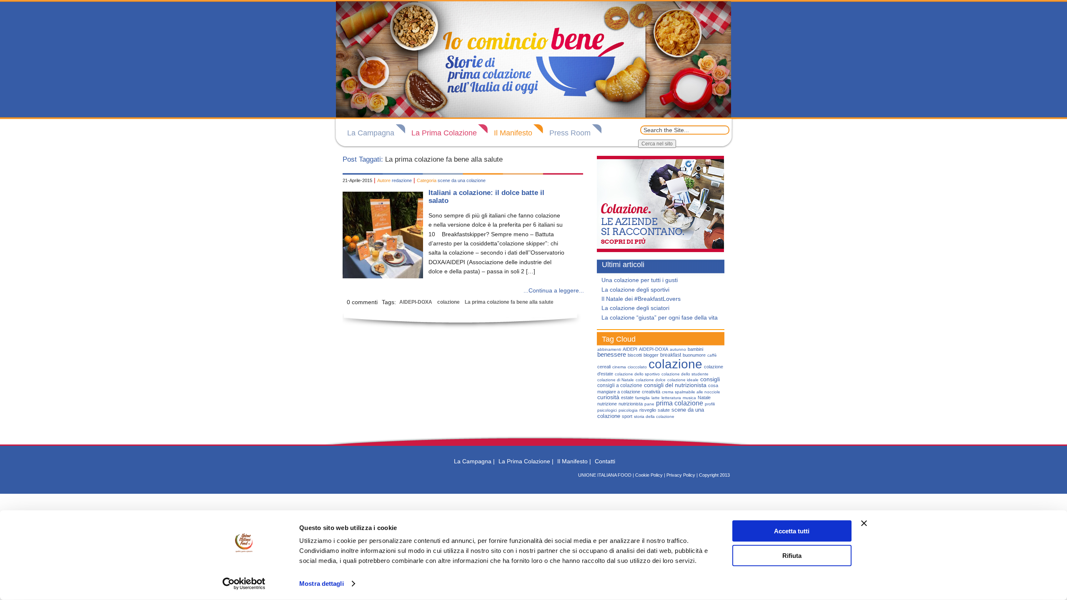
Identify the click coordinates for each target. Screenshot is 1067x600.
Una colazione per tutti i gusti (639, 280)
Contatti (605, 461)
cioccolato (637, 367)
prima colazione (679, 403)
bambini (695, 349)
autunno (678, 349)
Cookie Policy (649, 475)
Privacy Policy (680, 475)
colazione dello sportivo (637, 374)
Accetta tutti (791, 531)
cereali (604, 366)
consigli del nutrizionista (675, 385)
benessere (611, 354)
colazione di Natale (615, 380)
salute (664, 410)
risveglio (647, 410)
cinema (619, 367)
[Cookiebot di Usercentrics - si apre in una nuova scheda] (244, 584)
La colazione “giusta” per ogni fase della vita (659, 317)
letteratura (671, 397)
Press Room (570, 133)
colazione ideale (683, 380)
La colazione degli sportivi (635, 289)
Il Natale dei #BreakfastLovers (641, 298)
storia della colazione (654, 416)
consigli (710, 379)
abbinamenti (609, 349)
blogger (651, 355)
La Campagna (370, 133)
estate (627, 397)
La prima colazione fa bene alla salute (509, 302)
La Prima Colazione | (526, 461)
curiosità (608, 397)
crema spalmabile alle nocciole (691, 392)
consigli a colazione (619, 385)
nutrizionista (631, 403)
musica (689, 397)
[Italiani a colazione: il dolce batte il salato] (383, 276)
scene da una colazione (462, 180)
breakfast (670, 355)
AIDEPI (630, 349)
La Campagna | (474, 461)
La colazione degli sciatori (635, 308)
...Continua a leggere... (553, 290)
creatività (651, 391)
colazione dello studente (685, 374)
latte (655, 397)
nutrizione (607, 403)
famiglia (642, 397)
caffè (712, 355)
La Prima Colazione (444, 133)
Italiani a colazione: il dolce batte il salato (486, 197)
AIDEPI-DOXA (415, 302)
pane (649, 404)
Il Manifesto (513, 133)
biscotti (635, 355)
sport (627, 416)
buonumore (694, 355)
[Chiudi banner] (864, 523)
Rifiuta (792, 555)
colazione (448, 302)
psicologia (628, 410)
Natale (704, 397)
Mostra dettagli (321, 583)
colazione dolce (651, 380)
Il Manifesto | (574, 461)
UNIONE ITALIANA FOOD (604, 475)
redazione (402, 180)
